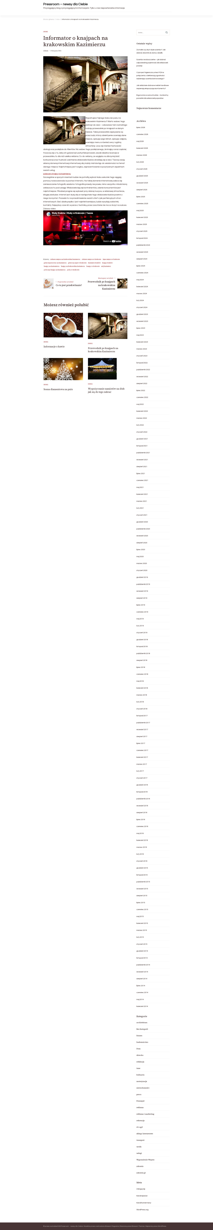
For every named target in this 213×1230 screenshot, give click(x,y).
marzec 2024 (141, 293)
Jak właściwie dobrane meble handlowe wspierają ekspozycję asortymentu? (152, 86)
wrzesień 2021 (142, 460)
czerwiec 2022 (142, 397)
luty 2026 (140, 162)
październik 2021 (143, 453)
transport (140, 1140)
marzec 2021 (141, 501)
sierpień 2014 (141, 979)
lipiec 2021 (140, 473)
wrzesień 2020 (142, 536)
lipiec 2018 (140, 667)
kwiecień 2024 (142, 286)
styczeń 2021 (141, 515)
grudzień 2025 (142, 176)
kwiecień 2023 (142, 342)
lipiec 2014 (140, 986)
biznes (139, 1035)
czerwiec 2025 (142, 203)
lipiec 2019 (140, 605)
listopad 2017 (142, 716)
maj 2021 (140, 487)
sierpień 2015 (141, 895)
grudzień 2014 (142, 951)
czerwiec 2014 (142, 992)
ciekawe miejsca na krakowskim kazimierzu (65, 259)
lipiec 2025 (140, 197)
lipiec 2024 (140, 266)
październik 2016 (143, 799)
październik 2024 (143, 245)
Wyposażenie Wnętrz (145, 1159)
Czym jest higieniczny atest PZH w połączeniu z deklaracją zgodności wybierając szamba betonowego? (150, 76)
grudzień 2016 (142, 785)
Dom (138, 1048)
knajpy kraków (107, 263)
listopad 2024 (142, 238)
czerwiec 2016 (142, 826)
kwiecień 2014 (142, 1006)
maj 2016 (140, 833)
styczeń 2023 (141, 356)
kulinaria (140, 1075)
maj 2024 (140, 280)
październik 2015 (143, 882)
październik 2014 (143, 965)
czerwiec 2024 (142, 273)
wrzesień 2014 (142, 972)
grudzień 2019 (142, 577)
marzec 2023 (141, 349)
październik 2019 (143, 584)
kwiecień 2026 (142, 148)
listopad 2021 (142, 446)
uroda (138, 1146)
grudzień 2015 (142, 868)
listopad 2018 (142, 646)
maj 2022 (140, 404)
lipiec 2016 (140, 819)
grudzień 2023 (142, 314)
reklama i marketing (145, 1114)
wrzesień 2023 (142, 321)
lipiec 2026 (140, 127)
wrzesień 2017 (142, 729)
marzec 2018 (141, 695)
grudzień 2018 (142, 639)
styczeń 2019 (141, 632)
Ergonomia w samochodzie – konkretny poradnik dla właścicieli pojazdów (152, 96)
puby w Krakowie (73, 270)
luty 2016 (140, 854)
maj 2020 (140, 556)
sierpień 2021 (141, 466)
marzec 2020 (141, 563)
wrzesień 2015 (142, 889)
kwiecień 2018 (142, 688)
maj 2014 (140, 999)
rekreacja (140, 1120)
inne (45, 32)
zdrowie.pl (141, 1173)
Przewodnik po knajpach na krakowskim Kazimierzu (103, 350)
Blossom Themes (138, 1226)
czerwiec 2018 (142, 674)
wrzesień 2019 (142, 591)
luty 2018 (140, 702)
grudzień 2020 (142, 522)
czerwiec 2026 (142, 134)
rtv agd (139, 1127)
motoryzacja (141, 1081)
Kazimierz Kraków (94, 263)
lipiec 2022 (140, 390)
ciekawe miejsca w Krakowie (91, 259)
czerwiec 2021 (142, 480)
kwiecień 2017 (142, 757)
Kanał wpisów (141, 1196)
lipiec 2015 (140, 902)
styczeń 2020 (141, 570)
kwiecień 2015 (142, 923)
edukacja (140, 1061)
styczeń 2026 (141, 169)
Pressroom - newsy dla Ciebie (72, 1226)
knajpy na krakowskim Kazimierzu (73, 266)
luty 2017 (140, 771)
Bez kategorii (142, 1029)
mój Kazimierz (106, 266)
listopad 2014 (142, 958)
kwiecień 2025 (142, 217)
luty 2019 (140, 626)
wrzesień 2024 (142, 252)
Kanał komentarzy (143, 1203)
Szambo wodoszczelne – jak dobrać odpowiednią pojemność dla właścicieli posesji (152, 63)
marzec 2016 (141, 847)
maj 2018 (140, 681)
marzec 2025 (141, 224)
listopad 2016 (142, 792)
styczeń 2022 (141, 432)
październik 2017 (143, 723)
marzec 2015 (141, 930)
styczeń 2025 (141, 231)
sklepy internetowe (144, 1133)
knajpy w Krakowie (93, 266)
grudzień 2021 (142, 439)
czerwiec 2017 (142, 750)
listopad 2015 (142, 875)
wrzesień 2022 (142, 376)
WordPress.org (142, 1210)
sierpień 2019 (141, 598)
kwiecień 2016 (142, 840)
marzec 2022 (141, 418)
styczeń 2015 (141, 944)
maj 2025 (140, 210)
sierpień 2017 (141, 736)
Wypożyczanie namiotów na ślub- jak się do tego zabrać (106, 390)
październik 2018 (143, 653)
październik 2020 (143, 529)
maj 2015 (140, 916)
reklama (140, 1107)
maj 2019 (140, 619)
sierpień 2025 (141, 190)
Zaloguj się (140, 1189)
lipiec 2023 (140, 328)
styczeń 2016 (141, 861)
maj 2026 (140, 141)
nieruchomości (142, 1088)
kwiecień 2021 (142, 494)
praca (138, 1094)
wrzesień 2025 (142, 183)
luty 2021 (140, 508)
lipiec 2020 (140, 549)
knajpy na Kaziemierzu (51, 266)
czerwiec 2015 (142, 909)
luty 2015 (140, 937)
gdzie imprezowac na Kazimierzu (55, 263)
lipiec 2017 (140, 743)
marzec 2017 (141, 764)
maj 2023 (140, 335)
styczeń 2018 (141, 709)
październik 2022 (143, 370)
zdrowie (139, 1166)
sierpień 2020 (141, 543)
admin (45, 51)
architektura (141, 1022)
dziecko (139, 1055)
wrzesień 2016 (142, 806)
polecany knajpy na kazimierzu (57, 174)
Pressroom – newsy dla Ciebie (65, 4)
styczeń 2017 (141, 778)
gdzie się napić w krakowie (77, 263)
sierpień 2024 (141, 259)
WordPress (162, 1226)
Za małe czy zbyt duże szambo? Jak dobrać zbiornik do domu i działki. (151, 51)
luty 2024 (140, 300)
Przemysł (140, 1101)
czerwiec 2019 (142, 612)
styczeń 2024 (141, 307)
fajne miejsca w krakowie (111, 259)
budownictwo (142, 1042)
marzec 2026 (141, 155)
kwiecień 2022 (142, 411)
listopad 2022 (142, 363)
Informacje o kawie (54, 346)
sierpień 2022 (141, 383)
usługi (139, 1153)
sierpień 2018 (141, 660)
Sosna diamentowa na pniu (58, 389)
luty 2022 (140, 425)
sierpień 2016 (141, 812)
